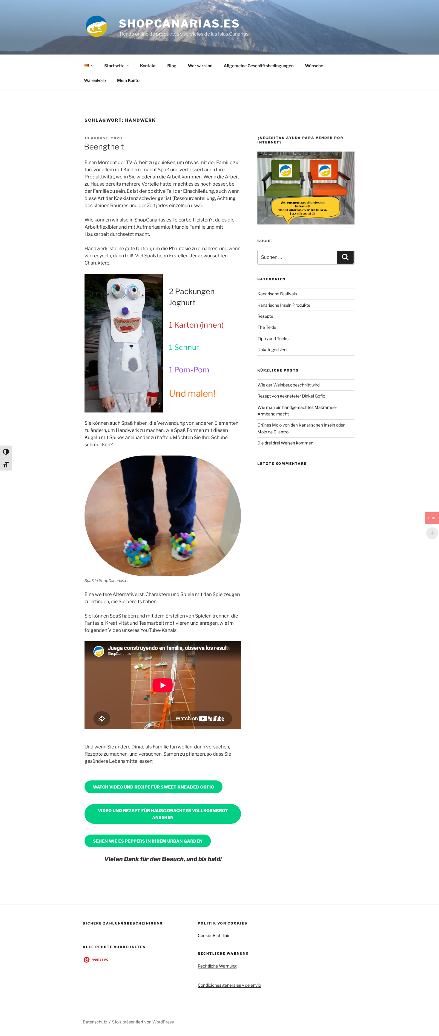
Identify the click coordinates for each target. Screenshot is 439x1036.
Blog (171, 65)
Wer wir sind (200, 65)
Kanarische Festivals (277, 293)
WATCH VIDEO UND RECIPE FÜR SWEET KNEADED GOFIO (153, 786)
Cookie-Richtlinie (214, 935)
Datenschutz (95, 1021)
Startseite (114, 65)
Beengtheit (104, 146)
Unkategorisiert (272, 349)
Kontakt (148, 65)
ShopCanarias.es (179, 23)
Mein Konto (128, 80)
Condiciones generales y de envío (229, 985)
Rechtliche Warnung (217, 965)
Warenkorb (95, 80)
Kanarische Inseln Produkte (283, 305)
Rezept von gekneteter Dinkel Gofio (291, 395)
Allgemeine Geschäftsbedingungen (259, 65)
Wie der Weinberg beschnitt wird (288, 384)
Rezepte (265, 316)
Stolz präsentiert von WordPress (143, 1021)
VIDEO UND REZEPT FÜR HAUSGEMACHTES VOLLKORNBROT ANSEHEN (163, 814)
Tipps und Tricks (272, 338)
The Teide (266, 327)
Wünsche (314, 65)
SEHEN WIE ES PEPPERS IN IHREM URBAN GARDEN (147, 841)
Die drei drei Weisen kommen (285, 442)
